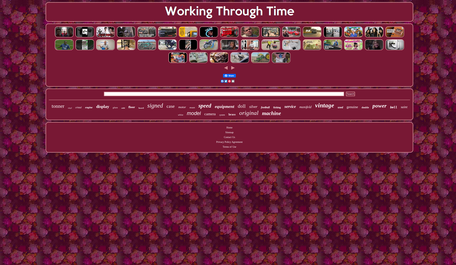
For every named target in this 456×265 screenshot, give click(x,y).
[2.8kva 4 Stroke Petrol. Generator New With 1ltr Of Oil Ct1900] (271, 50)
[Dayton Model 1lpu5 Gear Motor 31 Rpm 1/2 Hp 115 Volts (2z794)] (85, 37)
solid (123, 108)
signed (155, 105)
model (194, 113)
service (290, 106)
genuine (352, 107)
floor (131, 107)
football (265, 107)
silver (253, 107)
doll (242, 106)
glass (115, 107)
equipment (224, 106)
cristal (78, 107)
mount (192, 107)
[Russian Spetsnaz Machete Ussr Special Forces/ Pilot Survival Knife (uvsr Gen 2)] (250, 37)
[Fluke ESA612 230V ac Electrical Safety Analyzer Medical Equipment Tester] (188, 37)
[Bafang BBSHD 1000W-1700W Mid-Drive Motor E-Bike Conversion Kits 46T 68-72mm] (167, 50)
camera (210, 114)
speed (204, 105)
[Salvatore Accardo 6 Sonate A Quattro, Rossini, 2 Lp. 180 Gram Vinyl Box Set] (312, 50)
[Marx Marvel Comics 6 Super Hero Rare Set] (64, 37)
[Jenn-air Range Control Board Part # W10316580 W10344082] (167, 37)
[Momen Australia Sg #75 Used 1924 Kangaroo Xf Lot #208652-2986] (291, 50)
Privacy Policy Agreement (229, 142)
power (379, 106)
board (141, 108)
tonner (58, 106)
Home (229, 127)
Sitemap (229, 132)
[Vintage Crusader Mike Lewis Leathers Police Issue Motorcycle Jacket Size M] (147, 37)
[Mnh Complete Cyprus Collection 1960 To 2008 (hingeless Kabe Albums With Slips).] (198, 62)
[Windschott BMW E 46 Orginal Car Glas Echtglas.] (240, 62)
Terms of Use (229, 147)
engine (89, 107)
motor (182, 107)
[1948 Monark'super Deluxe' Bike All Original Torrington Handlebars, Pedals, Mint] (147, 50)
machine (271, 113)
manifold (305, 107)
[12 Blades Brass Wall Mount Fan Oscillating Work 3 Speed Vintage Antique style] (85, 50)
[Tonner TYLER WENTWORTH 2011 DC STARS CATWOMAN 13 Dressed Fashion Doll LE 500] (374, 37)
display (102, 106)
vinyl (70, 108)
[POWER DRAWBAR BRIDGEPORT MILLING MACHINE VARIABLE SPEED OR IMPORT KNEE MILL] (333, 37)
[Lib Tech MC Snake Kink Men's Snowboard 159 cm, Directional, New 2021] (250, 50)
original (248, 113)
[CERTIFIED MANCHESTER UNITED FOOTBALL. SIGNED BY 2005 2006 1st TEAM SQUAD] (64, 50)
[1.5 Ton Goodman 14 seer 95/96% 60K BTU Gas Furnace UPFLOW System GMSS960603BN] (374, 50)
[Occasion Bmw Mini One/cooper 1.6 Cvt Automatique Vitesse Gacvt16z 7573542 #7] (312, 37)
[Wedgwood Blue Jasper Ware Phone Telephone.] (281, 62)
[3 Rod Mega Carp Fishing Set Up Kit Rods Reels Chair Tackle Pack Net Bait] (333, 50)
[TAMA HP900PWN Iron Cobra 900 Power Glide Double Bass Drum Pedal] (126, 50)
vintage (324, 105)
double (365, 107)
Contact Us (229, 137)
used (340, 107)
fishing (277, 107)
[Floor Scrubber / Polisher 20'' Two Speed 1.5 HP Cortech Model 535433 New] (105, 50)
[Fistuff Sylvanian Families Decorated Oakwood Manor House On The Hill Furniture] (353, 50)
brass (232, 114)
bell (393, 107)
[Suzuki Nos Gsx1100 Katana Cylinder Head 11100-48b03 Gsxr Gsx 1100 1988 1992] (209, 50)
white (180, 114)
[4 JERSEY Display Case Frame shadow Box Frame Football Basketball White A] (395, 50)
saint (404, 107)
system (222, 115)
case (171, 106)
